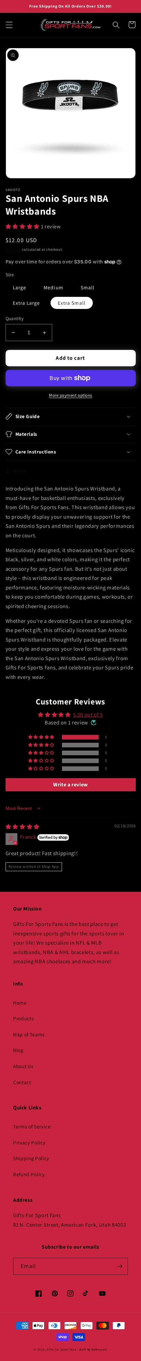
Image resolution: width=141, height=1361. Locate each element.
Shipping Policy (31, 1158)
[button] (9, 24)
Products (23, 1018)
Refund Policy (29, 1174)
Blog (18, 1050)
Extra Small (72, 302)
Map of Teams (29, 1034)
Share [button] (20, 470)
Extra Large (26, 302)
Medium (53, 287)
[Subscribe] (120, 1266)
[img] (23, 826)
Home (20, 1002)
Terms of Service (32, 1126)
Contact (22, 1082)
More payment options (70, 395)
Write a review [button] (70, 784)
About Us (23, 1066)
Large (20, 287)
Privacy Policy (29, 1142)
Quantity (15, 318)
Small (88, 287)
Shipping (13, 249)
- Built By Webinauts (92, 1349)
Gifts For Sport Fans (61, 1349)
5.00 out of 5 (88, 714)
